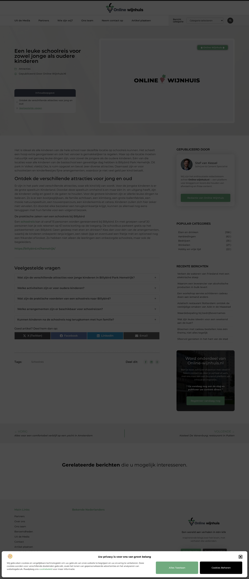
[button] (240, 557)
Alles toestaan (177, 567)
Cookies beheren (221, 567)
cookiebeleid (45, 569)
